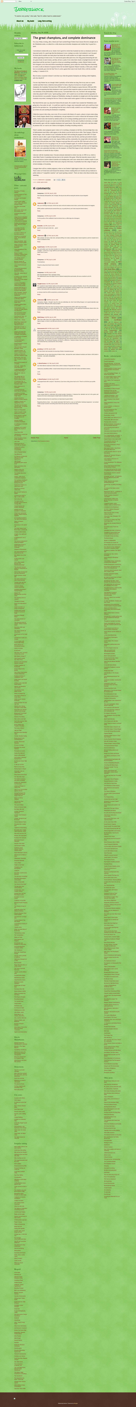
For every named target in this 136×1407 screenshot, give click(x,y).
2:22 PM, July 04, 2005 (49, 225)
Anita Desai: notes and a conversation (110, 815)
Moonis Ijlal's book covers (110, 877)
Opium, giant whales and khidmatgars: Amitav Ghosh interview (111, 772)
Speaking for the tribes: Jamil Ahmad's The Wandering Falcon (112, 581)
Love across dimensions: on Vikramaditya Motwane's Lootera (20, 270)
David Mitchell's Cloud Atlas (111, 1063)
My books (30, 21)
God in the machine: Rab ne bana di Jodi (20, 721)
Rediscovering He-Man (110, 1128)
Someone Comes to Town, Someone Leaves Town (110, 894)
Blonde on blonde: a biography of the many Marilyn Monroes (112, 424)
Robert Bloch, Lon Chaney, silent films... (19, 1015)
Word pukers (17, 1250)
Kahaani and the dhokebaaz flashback (19, 421)
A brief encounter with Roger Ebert (19, 301)
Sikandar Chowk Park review (111, 981)
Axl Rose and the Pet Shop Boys (112, 1112)
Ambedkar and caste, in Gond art (112, 530)
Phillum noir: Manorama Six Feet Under (20, 783)
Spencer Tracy (107, 297)
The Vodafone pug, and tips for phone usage (20, 1190)
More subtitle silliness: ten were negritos (20, 1147)
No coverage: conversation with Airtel (20, 1238)
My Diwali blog (107, 1181)
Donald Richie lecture (19, 975)
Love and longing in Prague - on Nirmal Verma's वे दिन (112, 374)
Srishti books (117, 297)
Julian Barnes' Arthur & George (112, 974)
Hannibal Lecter (114, 219)
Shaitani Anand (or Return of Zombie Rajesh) (20, 398)
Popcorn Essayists (115, 275)
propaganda (117, 339)
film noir (108, 328)
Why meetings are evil (19, 1158)
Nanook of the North (19, 843)
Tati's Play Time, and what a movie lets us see (20, 653)
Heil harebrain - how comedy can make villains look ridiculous (20, 309)
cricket (38, 182)
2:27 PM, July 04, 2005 (52, 235)
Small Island (107, 1033)
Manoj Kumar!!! (107, 252)
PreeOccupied (18, 1348)
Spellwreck (107, 1144)
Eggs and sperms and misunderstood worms (109, 650)
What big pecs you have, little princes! (20, 1061)
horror (120, 332)
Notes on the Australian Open (111, 1102)
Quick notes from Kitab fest (110, 923)
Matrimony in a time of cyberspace (19, 1081)
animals (116, 314)
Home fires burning (19, 1078)
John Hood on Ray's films (110, 783)
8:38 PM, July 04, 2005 (50, 317)
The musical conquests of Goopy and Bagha (20, 542)
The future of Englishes (110, 1068)
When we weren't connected (18, 1263)
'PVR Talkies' (17, 1100)
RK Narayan (113, 278)
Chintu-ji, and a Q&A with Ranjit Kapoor (20, 683)
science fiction (107, 343)
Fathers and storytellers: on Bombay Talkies (20, 298)
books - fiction (110, 318)
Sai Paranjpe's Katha (19, 845)
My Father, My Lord (19, 809)
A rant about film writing (20, 1150)
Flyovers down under (19, 1111)
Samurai (112, 289)
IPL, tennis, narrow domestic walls (112, 1086)
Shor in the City (18, 499)
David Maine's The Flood (110, 1017)
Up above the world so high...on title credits (20, 496)
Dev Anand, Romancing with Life (112, 828)
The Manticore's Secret (110, 961)
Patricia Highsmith (115, 274)
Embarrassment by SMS (20, 1166)
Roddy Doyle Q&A (108, 670)
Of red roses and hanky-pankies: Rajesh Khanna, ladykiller (20, 514)
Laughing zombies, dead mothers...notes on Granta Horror (112, 504)
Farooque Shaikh (108, 213)
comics (109, 325)
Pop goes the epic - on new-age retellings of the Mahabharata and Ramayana (112, 365)
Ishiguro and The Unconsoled (111, 1066)
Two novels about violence (110, 433)
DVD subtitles (17, 1163)
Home (66, 438)
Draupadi (117, 209)
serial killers (117, 343)
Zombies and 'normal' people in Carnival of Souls (19, 612)
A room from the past (109, 1183)
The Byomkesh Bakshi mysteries (112, 908)
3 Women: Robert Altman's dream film (19, 586)
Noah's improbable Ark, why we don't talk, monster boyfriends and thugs (112, 625)
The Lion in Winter (18, 805)
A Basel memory (108, 1157)
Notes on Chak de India (20, 807)
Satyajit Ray (118, 291)
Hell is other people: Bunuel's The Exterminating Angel (19, 564)
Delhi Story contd (18, 1109)
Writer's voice (107, 1155)
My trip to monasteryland (110, 1170)
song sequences (108, 346)
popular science (108, 340)
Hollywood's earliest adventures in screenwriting (19, 448)
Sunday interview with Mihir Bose (112, 1050)
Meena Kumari (109, 255)
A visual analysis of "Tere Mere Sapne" (20, 195)
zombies (113, 351)
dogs (115, 325)
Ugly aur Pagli (17, 730)
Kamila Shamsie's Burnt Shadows (112, 739)
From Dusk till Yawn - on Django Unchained (20, 317)
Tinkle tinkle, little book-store (111, 419)
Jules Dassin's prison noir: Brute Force (19, 659)
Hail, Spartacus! (18, 950)
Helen (118, 221)
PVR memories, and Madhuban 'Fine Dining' (20, 1127)
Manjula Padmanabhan (112, 250)
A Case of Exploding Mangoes (111, 762)
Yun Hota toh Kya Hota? (20, 884)
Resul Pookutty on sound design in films (20, 344)
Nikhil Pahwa (40, 317)
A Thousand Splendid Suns (111, 848)
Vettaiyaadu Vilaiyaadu (20, 858)
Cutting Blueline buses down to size (20, 1183)
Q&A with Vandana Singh (110, 741)
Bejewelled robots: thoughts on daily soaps (20, 1194)
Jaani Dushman (118, 233)
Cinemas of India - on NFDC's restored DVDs (20, 351)
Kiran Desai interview (109, 942)
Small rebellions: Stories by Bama (112, 879)
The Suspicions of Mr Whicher (111, 707)
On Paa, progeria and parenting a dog (19, 1087)
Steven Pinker (112, 300)
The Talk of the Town (19, 776)
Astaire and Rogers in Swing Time (19, 786)
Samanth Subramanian (20, 1354)
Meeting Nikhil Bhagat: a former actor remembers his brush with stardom (20, 289)
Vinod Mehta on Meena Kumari (112, 388)
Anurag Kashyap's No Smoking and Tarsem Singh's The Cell (19, 794)
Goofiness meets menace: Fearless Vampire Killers (18, 849)
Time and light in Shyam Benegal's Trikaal (20, 347)
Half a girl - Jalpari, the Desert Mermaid (20, 366)
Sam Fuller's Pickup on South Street (20, 696)
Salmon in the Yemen (109, 836)
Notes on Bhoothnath (19, 755)
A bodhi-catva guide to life (110, 413)
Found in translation (109, 361)
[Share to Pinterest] (64, 180)
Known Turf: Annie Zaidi (20, 1330)
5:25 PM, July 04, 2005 (52, 283)
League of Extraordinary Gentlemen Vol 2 (110, 986)
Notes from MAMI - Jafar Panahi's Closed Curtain (20, 242)
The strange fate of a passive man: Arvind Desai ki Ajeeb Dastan (19, 378)
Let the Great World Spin (110, 635)
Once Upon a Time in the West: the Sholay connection (20, 1029)
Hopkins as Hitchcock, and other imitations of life (20, 354)
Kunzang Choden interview (111, 1028)
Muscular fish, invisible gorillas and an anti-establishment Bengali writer (113, 618)
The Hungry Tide (108, 1035)
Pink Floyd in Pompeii (19, 997)
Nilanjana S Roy (108, 265)
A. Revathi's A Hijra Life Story (111, 536)
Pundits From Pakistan (109, 1026)
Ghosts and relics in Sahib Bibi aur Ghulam (20, 444)
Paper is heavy (18, 1222)
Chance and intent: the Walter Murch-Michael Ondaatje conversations (20, 333)
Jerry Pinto (109, 238)
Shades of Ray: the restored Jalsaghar (19, 470)
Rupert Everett (117, 284)
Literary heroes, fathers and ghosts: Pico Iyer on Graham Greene (111, 500)
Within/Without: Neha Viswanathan (19, 1385)
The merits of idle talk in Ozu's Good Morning (20, 579)
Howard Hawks (116, 224)
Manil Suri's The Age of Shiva (111, 808)
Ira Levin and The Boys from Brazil (112, 812)
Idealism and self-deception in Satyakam (20, 510)
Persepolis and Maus (109, 1072)
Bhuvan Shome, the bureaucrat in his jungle (20, 262)
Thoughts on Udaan (19, 601)
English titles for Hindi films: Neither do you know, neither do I (112, 151)
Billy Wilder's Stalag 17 (20, 656)
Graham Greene (109, 218)
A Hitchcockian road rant (20, 1220)
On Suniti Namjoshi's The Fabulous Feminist (110, 410)
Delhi (115, 204)
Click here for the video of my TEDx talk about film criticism (20, 167)
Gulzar (107, 219)
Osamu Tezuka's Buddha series (112, 866)
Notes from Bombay (109, 1114)
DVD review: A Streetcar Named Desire (20, 758)
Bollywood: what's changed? (18, 982)
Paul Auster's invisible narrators (112, 861)
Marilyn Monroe (116, 252)
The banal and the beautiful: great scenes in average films (20, 502)
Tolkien (105, 305)
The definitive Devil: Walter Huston (19, 690)
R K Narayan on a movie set (111, 542)
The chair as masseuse (110, 1179)
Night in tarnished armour (20, 1032)
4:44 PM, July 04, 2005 (50, 272)
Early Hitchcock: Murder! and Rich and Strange (20, 710)
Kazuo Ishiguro (113, 242)
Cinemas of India (108, 204)
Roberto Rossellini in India (110, 781)
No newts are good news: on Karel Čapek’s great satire (112, 578)
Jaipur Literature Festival (112, 235)
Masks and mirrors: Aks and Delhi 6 (20, 466)
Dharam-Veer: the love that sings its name (20, 894)
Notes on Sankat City (19, 693)
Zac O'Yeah (116, 312)
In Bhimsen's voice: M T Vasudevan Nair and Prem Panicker (110, 685)
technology (117, 346)
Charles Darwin (112, 201)
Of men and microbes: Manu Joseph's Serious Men (111, 658)
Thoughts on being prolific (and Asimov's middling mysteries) (112, 533)
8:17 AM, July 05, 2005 (53, 363)
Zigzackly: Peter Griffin (20, 1388)
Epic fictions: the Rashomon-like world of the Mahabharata (112, 567)
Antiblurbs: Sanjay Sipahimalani (18, 1285)
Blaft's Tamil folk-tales (109, 719)
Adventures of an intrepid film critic (112, 431)
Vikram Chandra (111, 308)
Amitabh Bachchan (109, 187)
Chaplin (105, 201)
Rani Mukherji (116, 281)
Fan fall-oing (107, 1194)
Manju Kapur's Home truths (111, 917)
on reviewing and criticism (112, 336)
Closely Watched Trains (20, 822)
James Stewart (107, 236)
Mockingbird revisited (109, 653)
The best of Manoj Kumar (110, 1104)
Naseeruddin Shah (110, 260)
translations (115, 348)
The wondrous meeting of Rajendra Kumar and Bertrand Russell (20, 481)
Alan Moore (113, 184)
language (109, 333)
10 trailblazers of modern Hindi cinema (20, 337)
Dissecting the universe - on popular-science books (111, 441)
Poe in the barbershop (109, 1176)
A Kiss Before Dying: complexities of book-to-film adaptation (112, 561)
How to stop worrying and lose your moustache (20, 572)
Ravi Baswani (107, 283)
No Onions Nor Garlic (109, 887)
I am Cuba (17, 441)
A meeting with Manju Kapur (111, 765)
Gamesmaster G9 (42, 328)
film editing (119, 327)
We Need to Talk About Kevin (111, 983)
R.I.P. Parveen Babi (19, 1008)
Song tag (106, 1166)
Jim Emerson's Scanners (20, 1328)
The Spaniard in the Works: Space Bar (19, 1378)
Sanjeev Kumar (108, 291)
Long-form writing (45, 21)
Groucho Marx (118, 218)
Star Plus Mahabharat (110, 298)
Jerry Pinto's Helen (109, 925)
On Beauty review (108, 979)
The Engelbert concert (109, 1163)
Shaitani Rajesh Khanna (113, 292)
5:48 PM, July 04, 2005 (52, 299)
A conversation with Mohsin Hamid (112, 846)
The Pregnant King (109, 797)
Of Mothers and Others (114, 267)
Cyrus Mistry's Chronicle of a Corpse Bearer (111, 459)
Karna (112, 241)
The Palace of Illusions (109, 791)
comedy (119, 324)
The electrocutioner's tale (110, 694)
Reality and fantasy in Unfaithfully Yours (19, 676)
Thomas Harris (115, 303)
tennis (45, 182)
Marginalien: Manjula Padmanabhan (19, 1333)
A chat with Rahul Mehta (110, 665)
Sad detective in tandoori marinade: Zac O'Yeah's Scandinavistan (110, 594)
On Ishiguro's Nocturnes (110, 713)
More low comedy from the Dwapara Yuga (20, 1057)
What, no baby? (18, 1258)
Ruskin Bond (107, 286)
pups (105, 341)
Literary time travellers (109, 359)
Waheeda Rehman (117, 309)
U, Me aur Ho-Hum (19, 764)
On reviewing (107, 1190)
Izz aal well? (17, 650)
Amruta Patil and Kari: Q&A (111, 799)
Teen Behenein (18, 454)
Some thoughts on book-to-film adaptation (20, 438)
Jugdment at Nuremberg (20, 827)
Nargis (117, 258)
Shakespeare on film (19, 1010)
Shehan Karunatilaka (109, 294)
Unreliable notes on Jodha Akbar (19, 771)
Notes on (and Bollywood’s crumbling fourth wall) (116, 110)
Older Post (96, 438)
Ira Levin (112, 232)
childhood (116, 322)
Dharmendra (115, 206)
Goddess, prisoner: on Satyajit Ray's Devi (19, 402)
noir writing (119, 335)
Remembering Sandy (109, 1185)
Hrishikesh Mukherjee (109, 226)
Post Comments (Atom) (43, 441)
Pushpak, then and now (20, 837)
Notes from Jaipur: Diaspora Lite (112, 727)
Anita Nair (112, 192)
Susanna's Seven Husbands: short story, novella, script (112, 571)
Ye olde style (107, 1192)
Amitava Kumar (18, 1282)
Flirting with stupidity (19, 1228)
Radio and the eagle (19, 1214)
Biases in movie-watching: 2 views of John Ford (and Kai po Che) (20, 254)
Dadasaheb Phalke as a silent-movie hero (20, 485)
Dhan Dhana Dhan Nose (20, 774)
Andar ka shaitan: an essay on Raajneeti (19, 607)
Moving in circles (108, 1142)
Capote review (18, 927)
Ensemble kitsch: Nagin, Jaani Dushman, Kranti (20, 830)
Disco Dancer (109, 209)
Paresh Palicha (18, 1340)
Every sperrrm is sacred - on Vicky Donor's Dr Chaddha (20, 417)
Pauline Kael (107, 275)
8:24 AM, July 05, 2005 (53, 379)
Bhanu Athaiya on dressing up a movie (19, 645)
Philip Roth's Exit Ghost (110, 810)
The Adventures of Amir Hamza (112, 785)
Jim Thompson (117, 238)
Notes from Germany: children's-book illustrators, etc (112, 710)
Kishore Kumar (115, 244)
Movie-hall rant (18, 1226)
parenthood (115, 338)
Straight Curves (41, 283)
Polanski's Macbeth (19, 860)
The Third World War (109, 885)
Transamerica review (19, 933)
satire (117, 341)
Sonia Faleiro (117, 295)
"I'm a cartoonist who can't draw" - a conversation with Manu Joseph (113, 436)
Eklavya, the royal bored (20, 835)
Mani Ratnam (118, 249)
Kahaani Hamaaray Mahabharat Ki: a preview (20, 1043)
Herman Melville (108, 223)
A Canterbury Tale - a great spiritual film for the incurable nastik (20, 383)
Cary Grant (117, 199)
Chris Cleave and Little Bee (111, 721)
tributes (106, 349)
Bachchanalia (17, 962)
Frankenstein (107, 215)
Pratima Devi (107, 277)
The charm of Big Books (110, 1015)
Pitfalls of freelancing (19, 1224)
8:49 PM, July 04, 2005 (53, 328)
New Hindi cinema (113, 263)
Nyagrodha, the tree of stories (111, 902)
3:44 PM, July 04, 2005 (51, 247)
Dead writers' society (109, 415)
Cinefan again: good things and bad (19, 1231)
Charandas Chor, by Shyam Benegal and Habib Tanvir (19, 229)
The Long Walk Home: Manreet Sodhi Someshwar (20, 1369)
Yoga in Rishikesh (108, 1096)
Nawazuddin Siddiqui (109, 262)
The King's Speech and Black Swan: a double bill (20, 529)
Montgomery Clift (108, 258)
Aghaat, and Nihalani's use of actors (20, 687)
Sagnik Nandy (41, 247)
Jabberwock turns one (109, 1152)
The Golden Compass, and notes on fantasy (20, 779)
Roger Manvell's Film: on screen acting (20, 965)
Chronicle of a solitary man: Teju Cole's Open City (112, 520)
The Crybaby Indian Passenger (19, 1203)
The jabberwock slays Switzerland (19, 1245)
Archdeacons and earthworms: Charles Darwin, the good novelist (112, 605)
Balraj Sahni (119, 196)
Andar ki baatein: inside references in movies (20, 412)
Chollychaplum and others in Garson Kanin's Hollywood (111, 628)
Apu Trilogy (114, 193)
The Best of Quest (108, 538)
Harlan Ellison (112, 221)
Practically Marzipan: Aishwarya (19, 1345)
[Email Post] (54, 179)
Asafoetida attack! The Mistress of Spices (19, 910)
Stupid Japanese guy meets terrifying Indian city (111, 481)
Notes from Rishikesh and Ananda (112, 1124)
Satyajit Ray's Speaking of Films (112, 991)
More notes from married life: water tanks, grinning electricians (20, 1075)
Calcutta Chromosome (20, 1296)
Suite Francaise (108, 853)
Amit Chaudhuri (116, 185)
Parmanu (16, 1342)
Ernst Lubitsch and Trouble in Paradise (19, 725)
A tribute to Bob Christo (20, 532)
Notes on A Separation (20, 409)
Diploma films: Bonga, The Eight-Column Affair (20, 707)
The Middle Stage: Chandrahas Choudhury (20, 1373)
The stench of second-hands (111, 976)
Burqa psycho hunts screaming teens (19, 739)
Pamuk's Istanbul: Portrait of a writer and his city (111, 1005)
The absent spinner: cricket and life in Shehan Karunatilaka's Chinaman (113, 589)
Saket (105, 288)
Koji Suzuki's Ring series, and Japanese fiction (111, 819)
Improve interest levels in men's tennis (20, 1217)
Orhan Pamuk (111, 271)
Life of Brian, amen (19, 1012)
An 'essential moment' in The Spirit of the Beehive (20, 518)
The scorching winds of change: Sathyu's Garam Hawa (20, 624)
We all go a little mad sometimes (19, 628)
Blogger (76, 1403)
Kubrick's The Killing (19, 716)
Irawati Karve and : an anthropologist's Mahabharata (116, 164)
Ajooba (114, 182)
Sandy (118, 289)
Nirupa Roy (117, 265)
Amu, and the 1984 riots (20, 1018)
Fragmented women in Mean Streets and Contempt (20, 546)
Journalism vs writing (109, 1168)
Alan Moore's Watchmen (110, 900)
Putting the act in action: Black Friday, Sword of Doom (20, 429)
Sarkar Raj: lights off (19, 753)
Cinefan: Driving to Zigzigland (19, 812)
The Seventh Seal (18, 1001)
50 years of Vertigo (19, 745)
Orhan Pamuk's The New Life (111, 875)
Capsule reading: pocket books (112, 993)
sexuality (106, 344)
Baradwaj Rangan (18, 1288)
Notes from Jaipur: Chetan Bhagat (112, 729)
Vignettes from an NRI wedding (112, 1130)
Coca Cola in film (18, 432)
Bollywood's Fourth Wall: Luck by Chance (20, 714)
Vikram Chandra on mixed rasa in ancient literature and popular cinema (112, 370)
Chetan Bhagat (115, 203)
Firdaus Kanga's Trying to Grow (112, 743)
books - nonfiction (113, 320)
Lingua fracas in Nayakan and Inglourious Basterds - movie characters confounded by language (20, 219)
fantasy (112, 327)
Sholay (118, 294)
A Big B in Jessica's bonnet (110, 855)
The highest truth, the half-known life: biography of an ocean (112, 585)
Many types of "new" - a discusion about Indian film (20, 328)
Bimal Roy (108, 199)
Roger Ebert (109, 285)
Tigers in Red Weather (109, 966)
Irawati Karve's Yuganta (110, 824)
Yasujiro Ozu (107, 312)
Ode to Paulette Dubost (20, 452)
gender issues (108, 332)
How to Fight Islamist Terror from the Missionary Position (112, 466)
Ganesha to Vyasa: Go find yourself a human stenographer (20, 1053)
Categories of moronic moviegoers (19, 1197)
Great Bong (17, 1320)
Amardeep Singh (18, 1280)
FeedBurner (21, 62)
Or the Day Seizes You (109, 934)
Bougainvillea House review (111, 972)
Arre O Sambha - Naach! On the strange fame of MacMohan (20, 294)
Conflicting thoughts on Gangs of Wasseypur (20, 370)
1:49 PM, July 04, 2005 (50, 216)
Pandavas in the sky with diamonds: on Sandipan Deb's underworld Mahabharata (111, 392)
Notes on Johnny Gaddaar (18, 798)
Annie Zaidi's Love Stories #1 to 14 (112, 417)
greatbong (40, 349)
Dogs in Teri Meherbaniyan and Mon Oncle (20, 594)
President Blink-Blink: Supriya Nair (19, 1351)
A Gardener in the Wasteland (111, 507)
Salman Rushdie (113, 288)
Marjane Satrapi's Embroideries (112, 1002)
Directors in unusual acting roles (19, 489)
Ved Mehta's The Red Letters (111, 1052)
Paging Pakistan (108, 733)
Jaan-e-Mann (17, 862)
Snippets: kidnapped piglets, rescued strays (111, 574)
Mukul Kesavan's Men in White (111, 842)
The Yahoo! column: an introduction (20, 631)
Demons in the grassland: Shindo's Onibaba (20, 662)
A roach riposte (108, 1187)
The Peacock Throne (109, 859)
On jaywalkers (17, 1177)
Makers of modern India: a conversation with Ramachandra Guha (112, 609)
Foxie (117, 213)
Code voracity (17, 1260)
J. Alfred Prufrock (42, 363)
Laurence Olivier (108, 246)
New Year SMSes (18, 1175)
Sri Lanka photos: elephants (111, 1088)
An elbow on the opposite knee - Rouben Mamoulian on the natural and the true (20, 278)
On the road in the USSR (110, 822)
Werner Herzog (109, 311)
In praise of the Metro (19, 1098)
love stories (118, 333)
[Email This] (57, 180)
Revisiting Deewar (19, 999)
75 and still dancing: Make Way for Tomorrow (20, 390)
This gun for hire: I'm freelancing (112, 1159)
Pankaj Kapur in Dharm (20, 769)
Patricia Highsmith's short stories (112, 830)
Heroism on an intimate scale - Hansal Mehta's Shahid (20, 238)
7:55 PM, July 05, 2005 (50, 392)
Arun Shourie (114, 195)
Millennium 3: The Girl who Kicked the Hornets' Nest (112, 691)
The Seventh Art (18, 1376)
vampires (113, 349)
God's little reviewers (109, 1132)
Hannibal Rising (108, 864)
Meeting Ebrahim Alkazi (110, 1106)
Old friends (107, 1172)
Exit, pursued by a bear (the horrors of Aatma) (20, 313)
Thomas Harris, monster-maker (112, 936)
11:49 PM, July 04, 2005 (49, 349)
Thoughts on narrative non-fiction (112, 621)
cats (109, 322)
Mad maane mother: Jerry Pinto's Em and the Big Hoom (112, 449)
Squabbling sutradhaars (20, 1049)
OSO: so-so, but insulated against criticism (20, 790)
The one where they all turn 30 (111, 1174)
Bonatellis (40, 225)
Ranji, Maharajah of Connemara (112, 1058)
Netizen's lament (108, 1147)
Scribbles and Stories (19, 1356)
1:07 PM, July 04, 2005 (52, 203)
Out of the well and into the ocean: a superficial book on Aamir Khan (112, 470)
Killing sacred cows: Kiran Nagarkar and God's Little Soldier (112, 931)
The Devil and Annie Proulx (111, 745)
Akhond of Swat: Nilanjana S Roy (18, 1277)
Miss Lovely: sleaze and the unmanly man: (20, 210)
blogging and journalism (109, 315)
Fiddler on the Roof (19, 865)
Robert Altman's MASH (20, 991)
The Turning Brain (18, 935)
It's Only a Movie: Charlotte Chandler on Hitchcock (110, 945)
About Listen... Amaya (19, 319)
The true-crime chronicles (110, 422)
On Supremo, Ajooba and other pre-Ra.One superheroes (20, 458)
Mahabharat (107, 249)
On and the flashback (116, 125)
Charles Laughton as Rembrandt (19, 666)
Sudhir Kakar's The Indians (111, 857)
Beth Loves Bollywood (20, 1290)
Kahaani (114, 239)
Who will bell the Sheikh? (20, 1152)
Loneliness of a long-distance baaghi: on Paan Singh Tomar (20, 395)
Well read (106, 1031)
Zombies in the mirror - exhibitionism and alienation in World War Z (111, 385)
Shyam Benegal (108, 295)
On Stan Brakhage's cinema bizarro (19, 340)
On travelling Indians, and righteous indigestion (110, 74)
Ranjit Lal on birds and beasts (111, 753)
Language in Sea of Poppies (111, 779)
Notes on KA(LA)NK (19, 882)
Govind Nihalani (118, 216)
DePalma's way (18, 1005)
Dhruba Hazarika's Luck (110, 688)
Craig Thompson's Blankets (111, 844)
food (114, 328)
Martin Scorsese (118, 253)
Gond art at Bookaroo (109, 747)
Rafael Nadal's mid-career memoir (112, 544)
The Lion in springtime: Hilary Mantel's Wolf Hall (111, 704)
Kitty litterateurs (108, 1037)
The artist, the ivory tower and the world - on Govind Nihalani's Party (20, 406)
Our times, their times (109, 1126)
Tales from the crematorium (111, 1084)
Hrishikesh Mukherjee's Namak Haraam (20, 590)
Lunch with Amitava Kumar (110, 851)
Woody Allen (117, 311)
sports (42, 182)
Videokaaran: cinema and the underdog (20, 435)
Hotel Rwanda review (19, 980)
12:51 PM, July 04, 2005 (50, 193)
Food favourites (108, 1140)
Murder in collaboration (110, 540)
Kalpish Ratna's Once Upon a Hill (112, 439)
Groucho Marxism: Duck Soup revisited (20, 914)
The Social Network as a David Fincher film (20, 552)
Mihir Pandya (17, 1336)
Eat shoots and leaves (19, 1252)
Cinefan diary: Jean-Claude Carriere (19, 890)
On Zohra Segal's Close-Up (111, 648)
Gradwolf (16, 1318)
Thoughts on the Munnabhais (18, 867)
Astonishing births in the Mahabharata (110, 1117)
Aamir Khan (107, 182)
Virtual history (17, 1003)
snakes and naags (115, 344)
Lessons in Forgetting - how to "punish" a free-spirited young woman (20, 284)
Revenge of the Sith (19, 989)
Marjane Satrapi (107, 253)
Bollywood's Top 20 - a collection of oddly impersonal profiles (113, 492)
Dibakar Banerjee (108, 207)
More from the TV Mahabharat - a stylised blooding (116, 46)
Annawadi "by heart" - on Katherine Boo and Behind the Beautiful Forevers (113, 478)
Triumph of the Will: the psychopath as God (20, 583)
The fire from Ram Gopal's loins (18, 802)
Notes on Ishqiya (18, 648)
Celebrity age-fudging (19, 1212)
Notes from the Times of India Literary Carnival (111, 513)
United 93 (16, 870)
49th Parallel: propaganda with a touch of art (20, 463)
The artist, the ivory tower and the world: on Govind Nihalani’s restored (116, 61)
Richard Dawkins (117, 283)
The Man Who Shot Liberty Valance (19, 887)
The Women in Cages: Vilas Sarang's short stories (111, 897)
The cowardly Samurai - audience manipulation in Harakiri (20, 568)
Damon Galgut (107, 1070)
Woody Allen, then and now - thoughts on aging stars (20, 359)
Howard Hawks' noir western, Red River (19, 506)
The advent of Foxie (19, 1084)
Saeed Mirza (116, 286)
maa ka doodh (110, 335)
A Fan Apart (17, 1272)
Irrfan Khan (119, 232)
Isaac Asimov (109, 233)
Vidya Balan (118, 306)
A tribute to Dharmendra (20, 549)
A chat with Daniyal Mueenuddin (112, 731)
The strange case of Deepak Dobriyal (19, 258)
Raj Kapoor (112, 280)
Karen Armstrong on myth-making (112, 955)
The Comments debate (110, 1161)
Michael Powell (118, 255)
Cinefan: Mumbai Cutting (20, 736)
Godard (114, 215)
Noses (105, 267)
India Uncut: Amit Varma (20, 1326)
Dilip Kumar (119, 207)
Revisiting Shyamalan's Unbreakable (20, 879)
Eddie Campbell (107, 210)
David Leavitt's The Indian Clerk (112, 826)
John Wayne (107, 239)
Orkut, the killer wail (19, 1206)
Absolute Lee (17, 1274)
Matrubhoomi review (19, 977)
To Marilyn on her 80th (20, 900)
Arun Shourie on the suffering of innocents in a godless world (112, 547)
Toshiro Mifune (113, 305)
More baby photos (18, 1089)
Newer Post (35, 438)
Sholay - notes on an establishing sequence (20, 477)
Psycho (114, 277)
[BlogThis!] (59, 180)
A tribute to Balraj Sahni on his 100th (20, 305)
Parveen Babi (113, 272)
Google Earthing (18, 1117)
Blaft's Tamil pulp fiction (110, 655)
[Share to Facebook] (63, 180)
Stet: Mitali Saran (18, 1361)
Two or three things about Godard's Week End (20, 673)
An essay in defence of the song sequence (20, 233)
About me (20, 21)
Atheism (111, 196)
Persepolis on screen (19, 751)
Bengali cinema (110, 198)
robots (111, 341)
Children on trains (18, 1200)
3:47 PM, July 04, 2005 (50, 259)
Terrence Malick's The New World (19, 921)
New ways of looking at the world (112, 1091)
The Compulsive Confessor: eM (18, 1364)
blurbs (118, 315)
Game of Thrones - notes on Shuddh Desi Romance (20, 246)
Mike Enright (17, 1338)
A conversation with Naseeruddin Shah (19, 642)
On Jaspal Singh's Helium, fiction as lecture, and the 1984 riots (112, 377)
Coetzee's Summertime (110, 698)
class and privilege (109, 324)
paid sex (106, 338)
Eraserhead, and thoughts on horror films (20, 943)
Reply (38, 198)
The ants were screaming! (20, 876)
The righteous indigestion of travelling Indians (20, 1209)
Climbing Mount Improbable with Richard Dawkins (112, 760)
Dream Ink (17, 1308)
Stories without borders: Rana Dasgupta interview (111, 1047)
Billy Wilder (119, 198)
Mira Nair (117, 257)
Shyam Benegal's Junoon (20, 852)
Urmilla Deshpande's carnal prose (112, 564)
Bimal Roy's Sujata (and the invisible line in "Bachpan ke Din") (20, 323)
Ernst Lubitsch (116, 212)
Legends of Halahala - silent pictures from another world (111, 396)
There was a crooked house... (111, 696)
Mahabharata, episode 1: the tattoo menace (115, 138)
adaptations (107, 314)
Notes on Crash (18, 937)
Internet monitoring (19, 1248)
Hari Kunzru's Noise (109, 989)
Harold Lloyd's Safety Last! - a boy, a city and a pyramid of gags (20, 203)
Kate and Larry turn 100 (20, 833)
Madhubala (115, 247)
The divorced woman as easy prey (112, 98)
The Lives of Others (19, 728)
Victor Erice (111, 306)
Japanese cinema (117, 236)
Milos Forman (109, 256)
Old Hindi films (110, 269)
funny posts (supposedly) (113, 329)
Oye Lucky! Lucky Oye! (20, 719)
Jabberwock (28, 9)
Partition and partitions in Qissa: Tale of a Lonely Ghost (20, 225)
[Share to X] (61, 180)
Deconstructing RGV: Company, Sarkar (19, 947)
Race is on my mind (19, 766)
